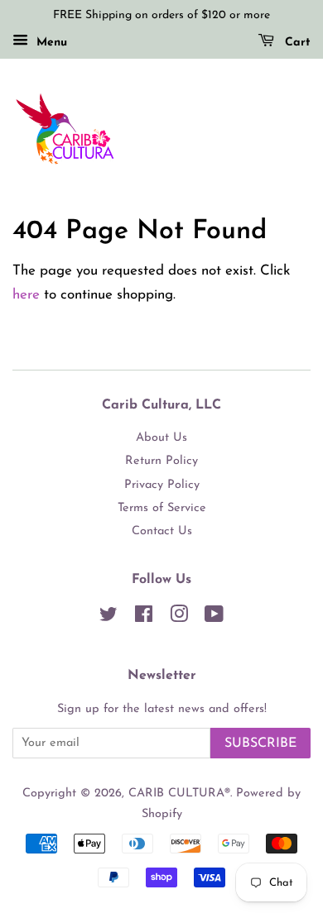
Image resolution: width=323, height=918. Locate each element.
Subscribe (260, 743)
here (26, 295)
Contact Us (162, 531)
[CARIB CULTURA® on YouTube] (214, 618)
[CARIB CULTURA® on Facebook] (143, 618)
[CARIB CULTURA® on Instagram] (179, 618)
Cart (296, 42)
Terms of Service (162, 508)
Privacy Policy (162, 485)
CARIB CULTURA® (179, 793)
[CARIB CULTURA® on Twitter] (108, 618)
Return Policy (161, 461)
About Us (161, 438)
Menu (49, 42)
